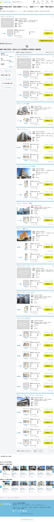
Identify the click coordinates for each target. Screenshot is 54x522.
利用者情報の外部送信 (42, 507)
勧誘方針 (30, 507)
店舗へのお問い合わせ (25, 507)
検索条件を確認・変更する (28, 519)
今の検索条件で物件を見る (46, 40)
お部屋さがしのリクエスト (16, 507)
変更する (11, 56)
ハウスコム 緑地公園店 (34, 188)
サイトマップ (14, 508)
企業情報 (19, 508)
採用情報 (23, 508)
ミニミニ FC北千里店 (33, 224)
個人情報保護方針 (35, 507)
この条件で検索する (8, 79)
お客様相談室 (49, 507)
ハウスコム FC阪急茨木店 (18, 37)
